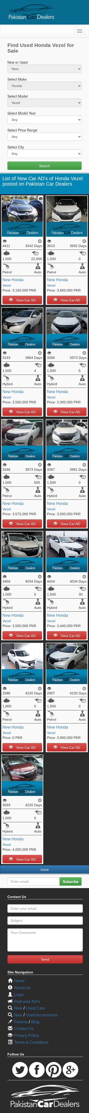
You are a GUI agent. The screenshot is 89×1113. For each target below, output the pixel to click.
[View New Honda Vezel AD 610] (22, 216)
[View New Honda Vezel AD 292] (66, 328)
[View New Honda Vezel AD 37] (22, 663)
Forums (20, 1022)
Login (19, 995)
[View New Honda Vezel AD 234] (66, 551)
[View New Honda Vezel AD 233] (22, 551)
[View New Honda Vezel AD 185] (22, 775)
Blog (35, 1022)
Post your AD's (27, 1001)
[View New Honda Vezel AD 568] (66, 216)
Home (19, 981)
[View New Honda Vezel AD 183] (66, 663)
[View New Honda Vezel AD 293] (22, 439)
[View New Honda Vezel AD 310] (22, 328)
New (6, 280)
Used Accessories (42, 1015)
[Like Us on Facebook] (37, 1069)
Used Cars (35, 1008)
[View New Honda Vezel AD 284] (66, 439)
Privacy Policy (26, 1035)
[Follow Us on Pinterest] (54, 1069)
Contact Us (24, 1028)
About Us (22, 988)
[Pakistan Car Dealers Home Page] (31, 12)
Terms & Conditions (31, 1042)
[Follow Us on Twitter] (20, 1069)
